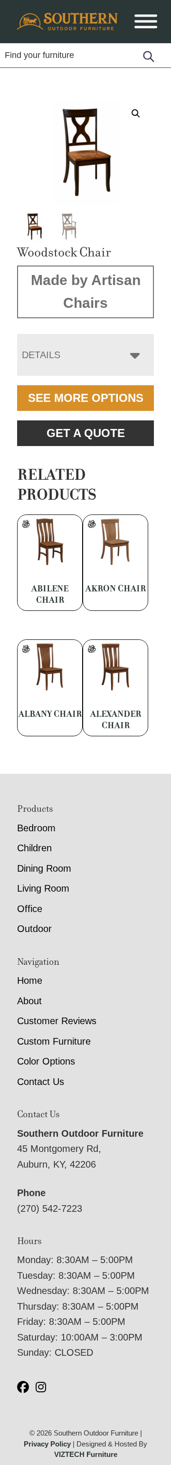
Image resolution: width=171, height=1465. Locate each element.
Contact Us (40, 1081)
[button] (135, 113)
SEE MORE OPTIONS (85, 397)
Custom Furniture (54, 1041)
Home (29, 980)
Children (34, 848)
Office (29, 909)
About (29, 1001)
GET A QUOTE (86, 433)
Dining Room (44, 868)
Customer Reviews (56, 1021)
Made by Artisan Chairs (86, 291)
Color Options (46, 1061)
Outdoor (34, 928)
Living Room (43, 888)
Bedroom (36, 828)
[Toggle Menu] (145, 22)
